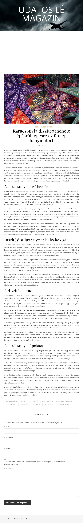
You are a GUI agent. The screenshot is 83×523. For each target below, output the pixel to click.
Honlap (7, 448)
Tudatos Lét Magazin (41, 13)
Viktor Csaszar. (30, 519)
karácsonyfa (32, 402)
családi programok (11, 402)
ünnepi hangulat (49, 404)
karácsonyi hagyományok (64, 402)
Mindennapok (46, 127)
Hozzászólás (9, 468)
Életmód (34, 127)
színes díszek (37, 404)
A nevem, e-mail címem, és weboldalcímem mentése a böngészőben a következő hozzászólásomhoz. (34, 463)
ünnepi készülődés (63, 404)
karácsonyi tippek (11, 404)
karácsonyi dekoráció (46, 402)
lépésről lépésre (25, 404)
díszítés (23, 402)
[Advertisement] (41, 47)
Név (6, 427)
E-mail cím (8, 437)
